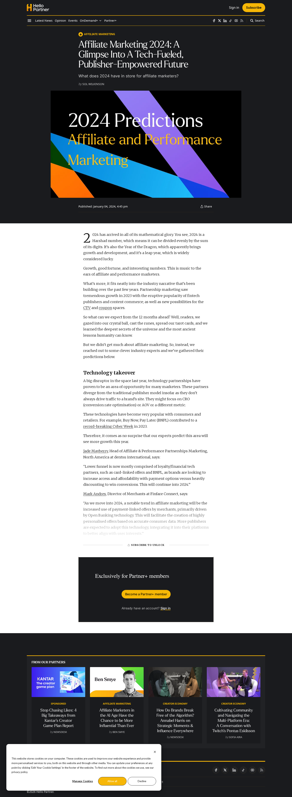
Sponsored (58, 703)
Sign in (166, 608)
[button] (89, 21)
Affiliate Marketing (99, 34)
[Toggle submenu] (100, 20)
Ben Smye (119, 732)
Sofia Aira (235, 737)
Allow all (112, 781)
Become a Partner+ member (146, 594)
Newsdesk (60, 732)
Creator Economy (175, 703)
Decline (142, 781)
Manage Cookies (82, 781)
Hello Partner (44, 792)
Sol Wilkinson (93, 84)
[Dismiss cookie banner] (155, 751)
